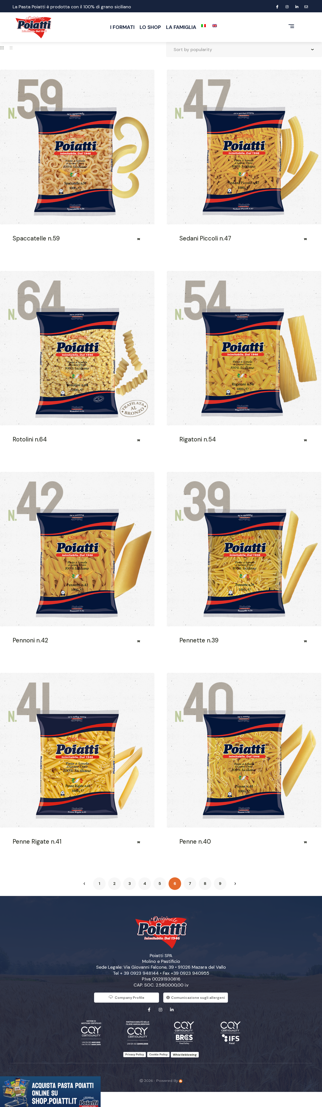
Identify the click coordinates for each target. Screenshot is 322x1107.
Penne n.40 (195, 841)
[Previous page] (84, 883)
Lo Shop (150, 27)
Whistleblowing (185, 1055)
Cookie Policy (158, 1054)
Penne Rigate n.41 (37, 841)
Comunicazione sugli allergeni (198, 997)
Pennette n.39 (199, 640)
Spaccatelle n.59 (36, 238)
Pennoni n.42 (30, 640)
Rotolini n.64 (30, 439)
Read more (139, 241)
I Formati (122, 27)
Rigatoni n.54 (197, 439)
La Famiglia (181, 27)
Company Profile (129, 997)
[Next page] (235, 883)
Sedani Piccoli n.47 (205, 238)
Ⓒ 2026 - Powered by (159, 1080)
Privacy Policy (134, 1054)
